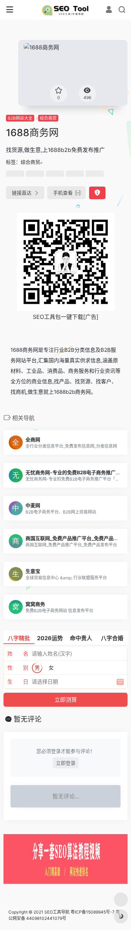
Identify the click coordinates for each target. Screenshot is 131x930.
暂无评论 (28, 719)
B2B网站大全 (20, 118)
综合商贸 (48, 118)
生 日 (17, 681)
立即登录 (65, 763)
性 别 (17, 667)
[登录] (108, 10)
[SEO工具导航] (65, 9)
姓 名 (17, 653)
